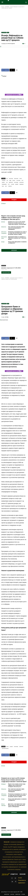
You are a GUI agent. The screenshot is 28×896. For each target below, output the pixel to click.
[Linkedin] (12, 881)
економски (21, 182)
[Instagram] (15, 878)
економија (16, 182)
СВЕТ (8, 32)
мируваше (21, 184)
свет (6, 186)
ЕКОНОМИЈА (7, 6)
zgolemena (11, 182)
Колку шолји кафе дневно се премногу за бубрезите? (17, 242)
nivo (22, 180)
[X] (15, 881)
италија (12, 184)
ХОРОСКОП (4, 265)
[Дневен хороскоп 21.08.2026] (14, 259)
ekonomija (11, 178)
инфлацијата (4, 184)
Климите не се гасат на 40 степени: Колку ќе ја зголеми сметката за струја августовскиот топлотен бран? (17, 223)
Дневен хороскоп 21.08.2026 (11, 268)
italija (10, 180)
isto (7, 180)
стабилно (10, 186)
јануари (16, 184)
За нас (20, 878)
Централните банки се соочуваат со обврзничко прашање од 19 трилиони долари (17, 238)
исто (9, 184)
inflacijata (3, 180)
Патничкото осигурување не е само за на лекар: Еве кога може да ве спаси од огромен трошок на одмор (17, 233)
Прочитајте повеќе (6, 272)
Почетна (2, 6)
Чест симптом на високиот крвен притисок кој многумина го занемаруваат (16, 228)
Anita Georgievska (11, 43)
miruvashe (18, 180)
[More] (16, 70)
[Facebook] (12, 878)
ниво (3, 186)
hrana (21, 178)
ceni (7, 178)
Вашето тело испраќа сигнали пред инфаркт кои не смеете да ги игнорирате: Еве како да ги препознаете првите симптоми (13, 217)
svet (7, 182)
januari (14, 180)
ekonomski (16, 178)
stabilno (3, 182)
